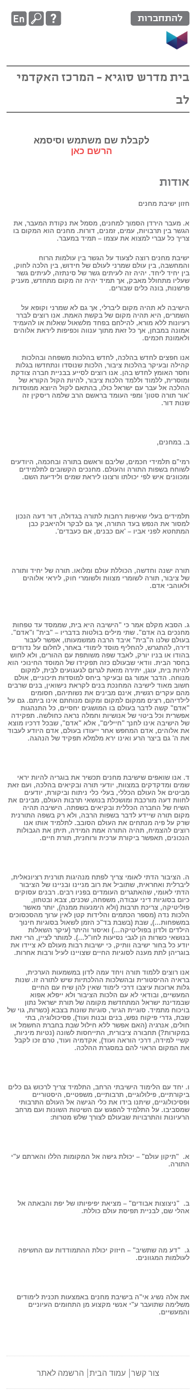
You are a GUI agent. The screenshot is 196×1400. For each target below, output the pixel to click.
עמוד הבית (107, 1373)
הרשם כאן (91, 151)
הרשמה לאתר (60, 1373)
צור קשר (145, 1373)
